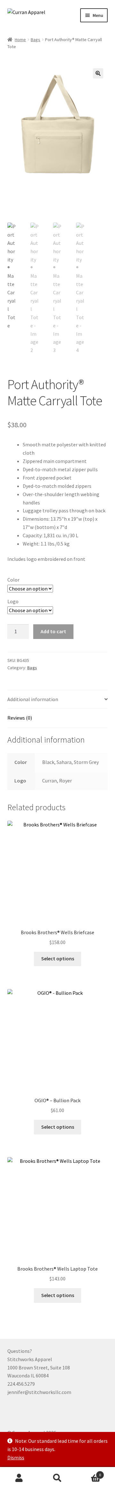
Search (57, 1478)
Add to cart (53, 631)
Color (13, 579)
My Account (19, 1478)
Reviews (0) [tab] (19, 718)
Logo (13, 601)
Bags (35, 39)
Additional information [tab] (32, 699)
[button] (98, 73)
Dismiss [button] (15, 1457)
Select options (57, 958)
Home (20, 39)
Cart (89, 1472)
